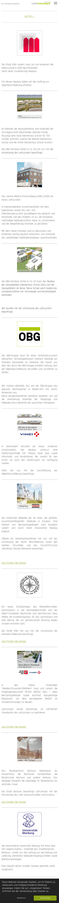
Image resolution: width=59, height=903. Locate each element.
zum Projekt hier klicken (14, 563)
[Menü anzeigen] (55, 3)
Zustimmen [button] (45, 898)
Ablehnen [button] (21, 898)
